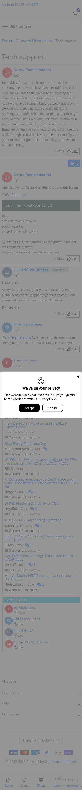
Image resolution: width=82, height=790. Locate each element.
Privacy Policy (47, 399)
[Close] (78, 376)
